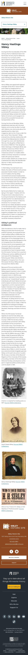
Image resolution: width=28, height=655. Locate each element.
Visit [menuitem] (14, 594)
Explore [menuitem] (14, 597)
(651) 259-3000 (9, 632)
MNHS (2, 38)
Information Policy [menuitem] (12, 650)
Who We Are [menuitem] (14, 604)
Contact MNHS (19, 632)
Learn (18, 38)
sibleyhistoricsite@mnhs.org (14, 544)
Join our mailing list (14, 586)
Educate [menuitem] (14, 601)
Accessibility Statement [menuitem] (20, 651)
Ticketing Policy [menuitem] (21, 650)
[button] (25, 3)
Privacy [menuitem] (4, 650)
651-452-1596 (14, 541)
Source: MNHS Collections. (13, 403)
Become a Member (14, 557)
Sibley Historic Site (7, 17)
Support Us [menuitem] (14, 607)
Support (14, 562)
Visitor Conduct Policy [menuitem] (9, 651)
